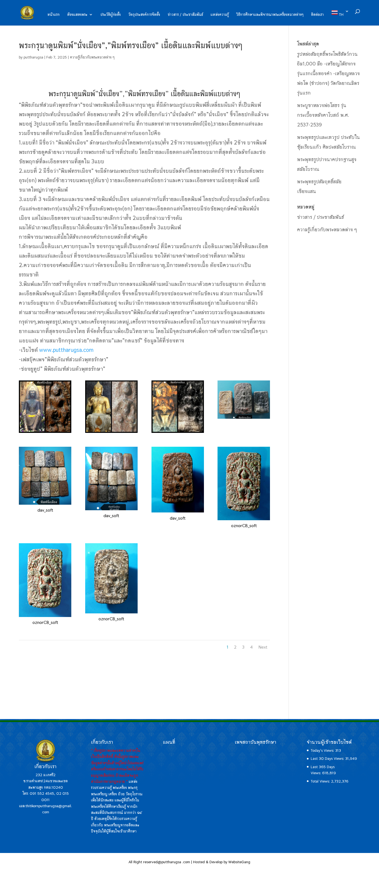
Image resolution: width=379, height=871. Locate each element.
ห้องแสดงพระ (77, 14)
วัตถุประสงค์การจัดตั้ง (144, 14)
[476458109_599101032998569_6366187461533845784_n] (244, 418)
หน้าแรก (53, 14)
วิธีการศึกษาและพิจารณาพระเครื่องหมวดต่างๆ (270, 14)
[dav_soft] (45, 504)
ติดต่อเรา (317, 14)
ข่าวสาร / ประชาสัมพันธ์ (185, 14)
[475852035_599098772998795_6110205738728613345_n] (111, 432)
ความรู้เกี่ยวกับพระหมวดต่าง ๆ (92, 57)
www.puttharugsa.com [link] (66, 350)
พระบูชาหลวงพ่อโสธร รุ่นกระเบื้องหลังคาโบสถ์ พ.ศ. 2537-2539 (323, 115)
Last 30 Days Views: (328, 758)
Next (262, 647)
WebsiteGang (239, 861)
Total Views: (321, 781)
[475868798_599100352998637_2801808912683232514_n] (177, 432)
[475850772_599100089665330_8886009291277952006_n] (45, 432)
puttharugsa (33, 57)
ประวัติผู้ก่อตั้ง (110, 14)
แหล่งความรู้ (220, 14)
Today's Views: (323, 750)
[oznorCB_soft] (244, 520)
